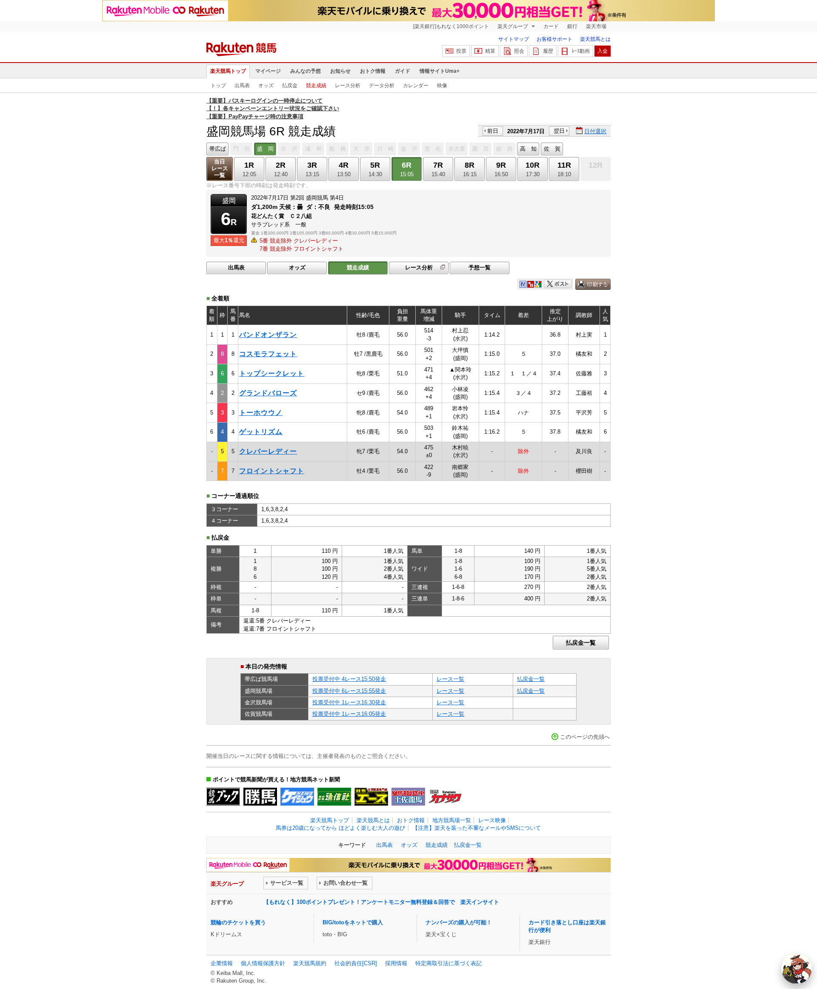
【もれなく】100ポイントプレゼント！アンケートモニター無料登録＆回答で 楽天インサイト (381, 902)
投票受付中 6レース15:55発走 (349, 691)
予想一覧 (479, 267)
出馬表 (242, 86)
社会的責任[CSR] (355, 963)
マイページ (268, 71)
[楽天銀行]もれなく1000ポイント (451, 26)
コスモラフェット (268, 353)
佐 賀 (552, 149)
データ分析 (381, 86)
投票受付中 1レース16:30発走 (349, 702)
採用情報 (396, 963)
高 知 (528, 149)
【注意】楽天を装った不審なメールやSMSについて (476, 828)
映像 (442, 86)
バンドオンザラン (268, 334)
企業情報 (222, 963)
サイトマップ (513, 39)
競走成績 (316, 86)
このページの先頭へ (585, 737)
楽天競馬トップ (228, 71)
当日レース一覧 (219, 168)
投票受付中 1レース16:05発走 (349, 714)
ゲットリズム (261, 431)
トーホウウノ (261, 412)
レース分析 (347, 86)
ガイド (402, 71)
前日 (492, 131)
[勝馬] (260, 797)
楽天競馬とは (595, 39)
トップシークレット (271, 373)
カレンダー (415, 86)
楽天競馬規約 (309, 963)
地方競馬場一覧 (451, 820)
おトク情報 (373, 71)
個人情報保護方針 (263, 963)
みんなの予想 (305, 71)
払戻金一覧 (581, 642)
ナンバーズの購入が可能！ (459, 922)
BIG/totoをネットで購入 (353, 922)
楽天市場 (596, 26)
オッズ (266, 86)
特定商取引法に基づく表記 (448, 963)
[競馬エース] (371, 797)
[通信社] (334, 797)
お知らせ (340, 71)
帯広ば (217, 149)
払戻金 (289, 86)
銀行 (572, 26)
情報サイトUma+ (440, 71)
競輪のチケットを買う (238, 922)
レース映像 (492, 820)
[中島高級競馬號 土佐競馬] (408, 797)
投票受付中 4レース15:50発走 (349, 679)
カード (551, 26)
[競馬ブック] (223, 797)
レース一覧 (450, 679)
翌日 (559, 131)
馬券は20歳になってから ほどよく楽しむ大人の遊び (340, 828)
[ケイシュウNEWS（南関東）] (297, 797)
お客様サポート (554, 39)
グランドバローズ (268, 393)
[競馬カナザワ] (445, 797)
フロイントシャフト (271, 470)
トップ (218, 86)
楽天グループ (513, 26)
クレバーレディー (268, 451)
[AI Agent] (796, 968)
